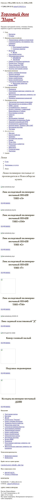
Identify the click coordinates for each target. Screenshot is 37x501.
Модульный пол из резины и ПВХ (20, 104)
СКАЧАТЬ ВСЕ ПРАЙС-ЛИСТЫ (12, 465)
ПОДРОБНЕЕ (5, 203)
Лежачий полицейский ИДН (18, 122)
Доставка (12, 129)
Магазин (12, 133)
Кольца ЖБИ (13, 85)
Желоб (15, 52)
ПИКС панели (13, 106)
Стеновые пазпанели (11, 87)
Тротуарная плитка (15, 54)
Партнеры (12, 151)
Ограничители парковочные (18, 124)
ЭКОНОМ (16, 59)
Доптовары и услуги (11, 100)
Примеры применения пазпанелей (20, 98)
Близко (11, 140)
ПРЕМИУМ (17, 58)
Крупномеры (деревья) (16, 118)
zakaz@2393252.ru (20, 6)
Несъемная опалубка (16, 127)
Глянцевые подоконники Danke (19, 120)
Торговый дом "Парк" (15, 16)
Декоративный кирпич (16, 76)
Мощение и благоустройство (13, 38)
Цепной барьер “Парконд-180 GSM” (21, 125)
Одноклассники (14, 149)
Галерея (7, 153)
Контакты (12, 34)
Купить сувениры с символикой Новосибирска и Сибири (19, 110)
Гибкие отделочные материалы (19, 61)
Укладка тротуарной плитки (18, 68)
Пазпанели (12, 89)
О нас (6, 32)
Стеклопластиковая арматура (18, 81)
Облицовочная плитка (16, 56)
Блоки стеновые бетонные (17, 72)
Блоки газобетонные (15, 78)
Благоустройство (14, 135)
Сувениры (12, 145)
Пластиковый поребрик (21, 47)
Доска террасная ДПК (16, 65)
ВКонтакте (12, 147)
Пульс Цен (12, 142)
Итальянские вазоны (16, 138)
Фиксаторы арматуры (20, 83)
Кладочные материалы (11, 70)
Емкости (11, 115)
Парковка (12, 136)
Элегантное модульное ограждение (20, 102)
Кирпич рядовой (14, 74)
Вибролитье (9, 458)
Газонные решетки (19, 49)
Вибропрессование (11, 456)
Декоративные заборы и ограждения (21, 40)
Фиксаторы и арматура (16, 144)
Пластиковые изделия (16, 113)
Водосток (12, 50)
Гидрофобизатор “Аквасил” (18, 107)
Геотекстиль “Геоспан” (16, 63)
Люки (11, 116)
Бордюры (12, 45)
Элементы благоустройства (18, 67)
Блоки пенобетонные (16, 80)
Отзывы (11, 36)
